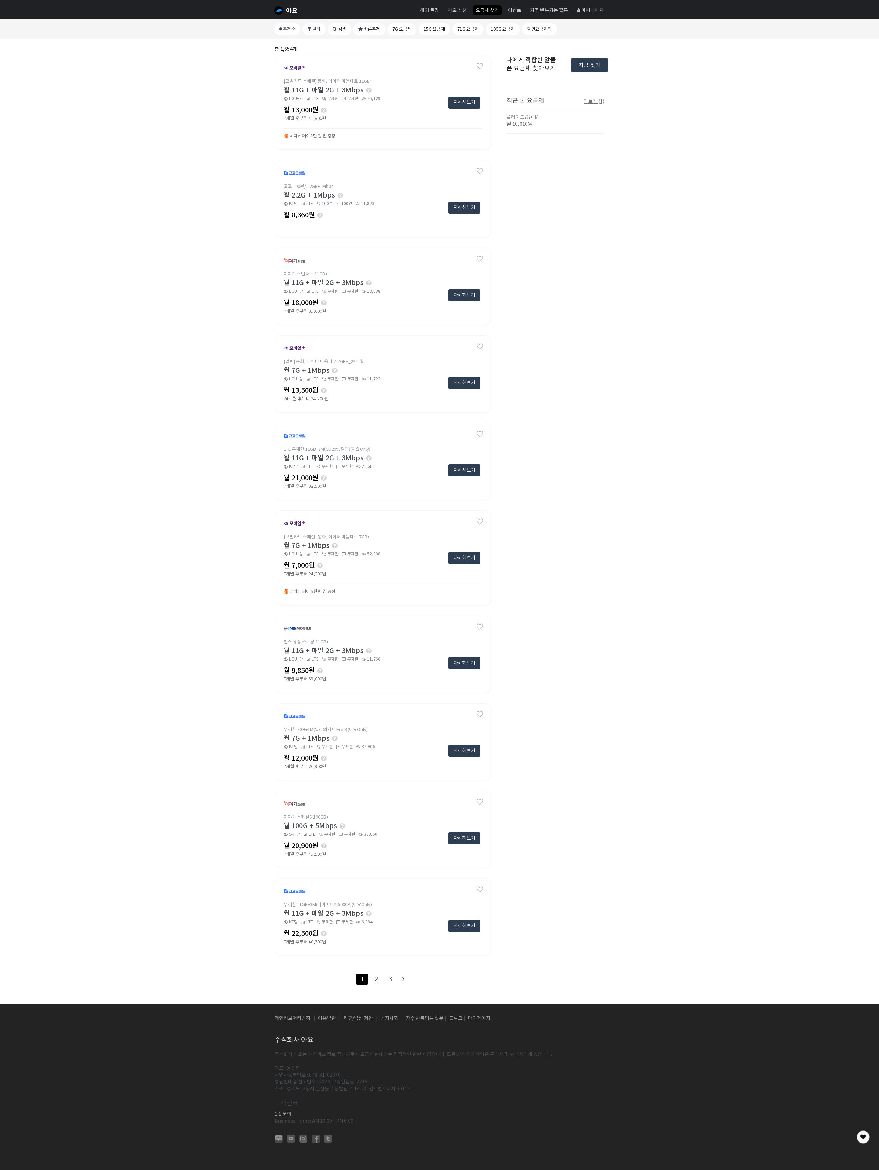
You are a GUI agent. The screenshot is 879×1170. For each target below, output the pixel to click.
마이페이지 (592, 10)
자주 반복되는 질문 (549, 10)
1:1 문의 (283, 1114)
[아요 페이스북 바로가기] (316, 1138)
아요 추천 (457, 10)
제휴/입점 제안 (358, 1018)
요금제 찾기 (487, 10)
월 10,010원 (519, 124)
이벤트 (514, 10)
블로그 (456, 1018)
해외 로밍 (429, 10)
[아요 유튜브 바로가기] (291, 1138)
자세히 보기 (464, 102)
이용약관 (327, 1018)
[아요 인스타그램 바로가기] (303, 1138)
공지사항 (389, 1018)
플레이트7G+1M (522, 117)
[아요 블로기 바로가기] (279, 1138)
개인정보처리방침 (292, 1018)
